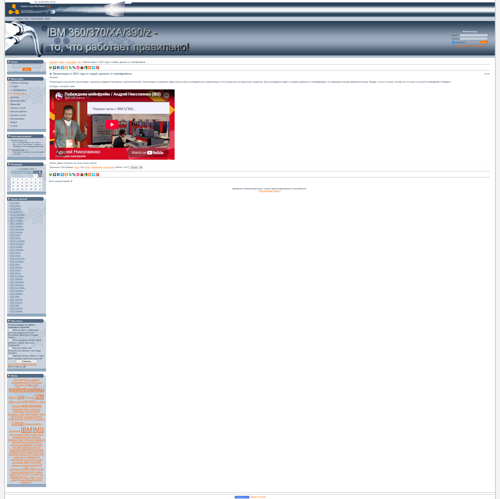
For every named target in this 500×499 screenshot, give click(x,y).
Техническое (17, 140)
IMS (38, 429)
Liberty (37, 411)
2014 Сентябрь (17, 241)
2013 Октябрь (17, 217)
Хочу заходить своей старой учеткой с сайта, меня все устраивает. (24, 342)
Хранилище (18, 411)
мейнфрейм (31, 406)
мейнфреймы (26, 389)
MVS (32, 401)
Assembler (38, 445)
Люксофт (30, 480)
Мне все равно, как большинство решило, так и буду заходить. (24, 350)
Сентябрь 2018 (26, 169)
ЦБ (38, 457)
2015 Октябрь (17, 261)
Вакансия (16, 477)
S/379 (13, 417)
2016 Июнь (15, 270)
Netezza (28, 424)
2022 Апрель (16, 302)
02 (79, 62)
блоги (35, 385)
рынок (30, 452)
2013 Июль (15, 209)
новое (14, 480)
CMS (32, 462)
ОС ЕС (25, 474)
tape (37, 474)
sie (39, 447)
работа (39, 480)
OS (37, 402)
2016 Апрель (16, 267)
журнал (12, 397)
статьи (39, 477)
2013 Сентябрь (17, 214)
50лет (26, 409)
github (42, 414)
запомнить (460, 42)
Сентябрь (71, 62)
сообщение (29, 417)
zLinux (16, 406)
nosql (18, 402)
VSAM (11, 419)
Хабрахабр (17, 409)
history (35, 414)
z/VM (22, 414)
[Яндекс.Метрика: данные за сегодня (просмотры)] (258, 497)
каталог (28, 385)
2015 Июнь (15, 252)
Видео (38, 442)
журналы (19, 385)
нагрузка (15, 445)
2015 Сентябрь (17, 258)
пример (27, 444)
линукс (32, 477)
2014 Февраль (17, 229)
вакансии (16, 442)
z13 (40, 465)
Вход (47, 18)
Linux (18, 423)
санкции (15, 465)
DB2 (26, 469)
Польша (21, 480)
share (28, 414)
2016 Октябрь (17, 276)
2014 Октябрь (17, 244)
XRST (40, 434)
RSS (48, 6)
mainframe (40, 440)
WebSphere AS (26, 472)
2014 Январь (16, 226)
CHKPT (26, 434)
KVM (28, 437)
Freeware (29, 397)
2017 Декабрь (16, 285)
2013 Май (14, 203)
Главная (19, 18)
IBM (26, 429)
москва (24, 482)
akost (76, 167)
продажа (18, 434)
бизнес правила (32, 380)
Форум (39, 417)
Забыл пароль (463, 46)
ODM (20, 380)
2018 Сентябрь (17, 288)
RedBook (14, 452)
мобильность (16, 469)
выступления (28, 442)
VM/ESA (26, 447)
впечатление (17, 460)
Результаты (14, 364)
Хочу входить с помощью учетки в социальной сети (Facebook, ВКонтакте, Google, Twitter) (23, 334)
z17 (30, 482)
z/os (21, 397)
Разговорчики (17, 150)
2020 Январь (16, 293)
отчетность (39, 419)
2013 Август (16, 211)
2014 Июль (15, 238)
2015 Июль (15, 255)
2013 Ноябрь (16, 220)
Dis (21, 445)
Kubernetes (15, 450)
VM (39, 396)
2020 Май (14, 296)
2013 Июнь (15, 206)
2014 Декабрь (16, 250)
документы (35, 409)
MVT (19, 474)
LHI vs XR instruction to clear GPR (26, 453)
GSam (34, 434)
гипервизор (19, 437)
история (24, 465)
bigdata (12, 402)
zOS (25, 402)
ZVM (38, 462)
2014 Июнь (15, 235)
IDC (12, 434)
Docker (33, 447)
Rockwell (33, 465)
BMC (27, 462)
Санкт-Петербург (26, 440)
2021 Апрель (16, 299)
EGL (15, 380)
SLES (42, 402)
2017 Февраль (17, 282)
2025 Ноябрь (16, 311)
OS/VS (20, 417)
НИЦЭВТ (17, 447)
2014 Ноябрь (16, 247)
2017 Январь (16, 279)
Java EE (29, 411)
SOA (33, 382)
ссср (31, 474)
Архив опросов (28, 364)
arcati (39, 382)
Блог (27, 18)
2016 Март (15, 264)
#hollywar (12, 440)
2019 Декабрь (16, 291)
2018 (61, 62)
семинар (31, 457)
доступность (30, 460)
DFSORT (28, 419)
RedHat (22, 452)
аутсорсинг (17, 462)
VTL (41, 474)
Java (33, 468)
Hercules (19, 419)
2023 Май (14, 305)
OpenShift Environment (32, 450)
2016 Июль (15, 273)
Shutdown (36, 437)
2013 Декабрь (16, 223)
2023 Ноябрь (16, 308)
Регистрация (37, 18)
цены (39, 460)
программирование (20, 382)
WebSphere (13, 414)
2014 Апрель (16, 232)
